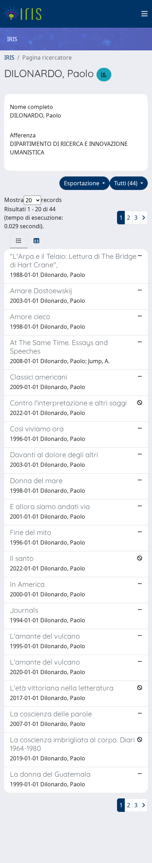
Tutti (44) (126, 183)
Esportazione (82, 183)
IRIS (9, 57)
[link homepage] (25, 13)
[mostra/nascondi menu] (144, 13)
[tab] (19, 240)
